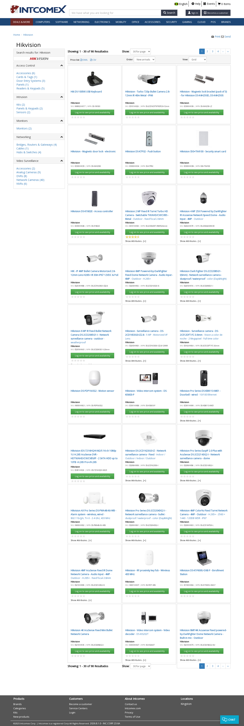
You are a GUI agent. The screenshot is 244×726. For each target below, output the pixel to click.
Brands (226, 22)
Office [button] (135, 22)
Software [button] (61, 22)
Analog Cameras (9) (28, 172)
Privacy (129, 712)
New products (21, 716)
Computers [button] (43, 22)
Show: (125, 51)
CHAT (231, 719)
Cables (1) (22, 148)
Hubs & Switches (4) (28, 152)
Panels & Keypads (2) (29, 108)
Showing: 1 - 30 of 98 (88, 51)
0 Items (226, 4)
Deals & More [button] (21, 22)
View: (185, 59)
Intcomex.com (133, 708)
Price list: (75, 59)
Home (16, 34)
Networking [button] (81, 22)
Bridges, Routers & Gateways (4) (36, 144)
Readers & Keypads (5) (30, 88)
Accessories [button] (153, 22)
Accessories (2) (25, 168)
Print (218, 36)
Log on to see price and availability (92, 112)
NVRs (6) (21, 183)
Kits (15, 712)
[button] (181, 4)
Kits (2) (20, 104)
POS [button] (213, 22)
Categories (19, 708)
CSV (94, 59)
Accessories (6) (25, 73)
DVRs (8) (21, 176)
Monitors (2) (24, 128)
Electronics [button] (102, 22)
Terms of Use (132, 716)
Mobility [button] (121, 22)
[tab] (39, 65)
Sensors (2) (23, 112)
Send (228, 36)
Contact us (131, 704)
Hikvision (28, 34)
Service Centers (78, 708)
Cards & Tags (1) (26, 77)
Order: (129, 59)
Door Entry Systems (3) (30, 81)
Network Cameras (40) (30, 180)
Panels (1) (22, 84)
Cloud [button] (201, 22)
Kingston (186, 704)
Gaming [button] (187, 22)
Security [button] (171, 22)
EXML (85, 59)
